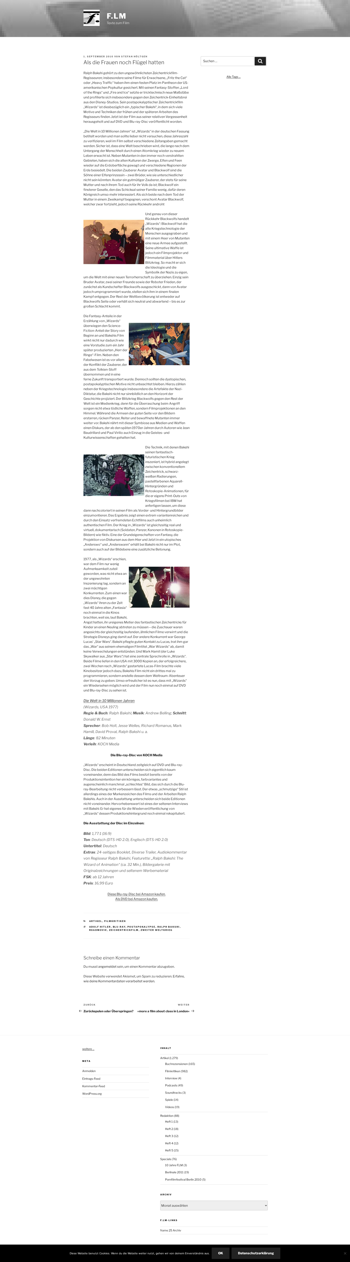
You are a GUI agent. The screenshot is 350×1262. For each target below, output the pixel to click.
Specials (165, 1159)
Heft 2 (169, 1129)
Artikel (95, 921)
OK (220, 1253)
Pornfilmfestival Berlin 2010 (183, 1179)
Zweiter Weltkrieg (157, 930)
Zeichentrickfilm (124, 930)
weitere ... (88, 1049)
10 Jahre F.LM (174, 1165)
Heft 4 (169, 1143)
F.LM (117, 16)
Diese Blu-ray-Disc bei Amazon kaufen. (136, 894)
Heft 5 (169, 1150)
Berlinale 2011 (174, 1172)
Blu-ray (119, 926)
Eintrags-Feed (91, 1078)
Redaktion (166, 1115)
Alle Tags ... (233, 76)
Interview (171, 1078)
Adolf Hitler (100, 926)
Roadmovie (98, 930)
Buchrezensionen (176, 1064)
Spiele (169, 1099)
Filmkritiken (115, 921)
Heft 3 (169, 1136)
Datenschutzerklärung (256, 1253)
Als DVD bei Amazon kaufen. (136, 899)
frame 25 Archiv (170, 1230)
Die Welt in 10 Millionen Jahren (109, 701)
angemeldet (107, 967)
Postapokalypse (141, 926)
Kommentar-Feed (93, 1086)
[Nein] (345, 1253)
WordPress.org (92, 1093)
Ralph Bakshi (168, 926)
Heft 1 (169, 1121)
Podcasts (171, 1085)
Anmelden (89, 1071)
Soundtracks (173, 1092)
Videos (169, 1107)
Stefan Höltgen (134, 56)
